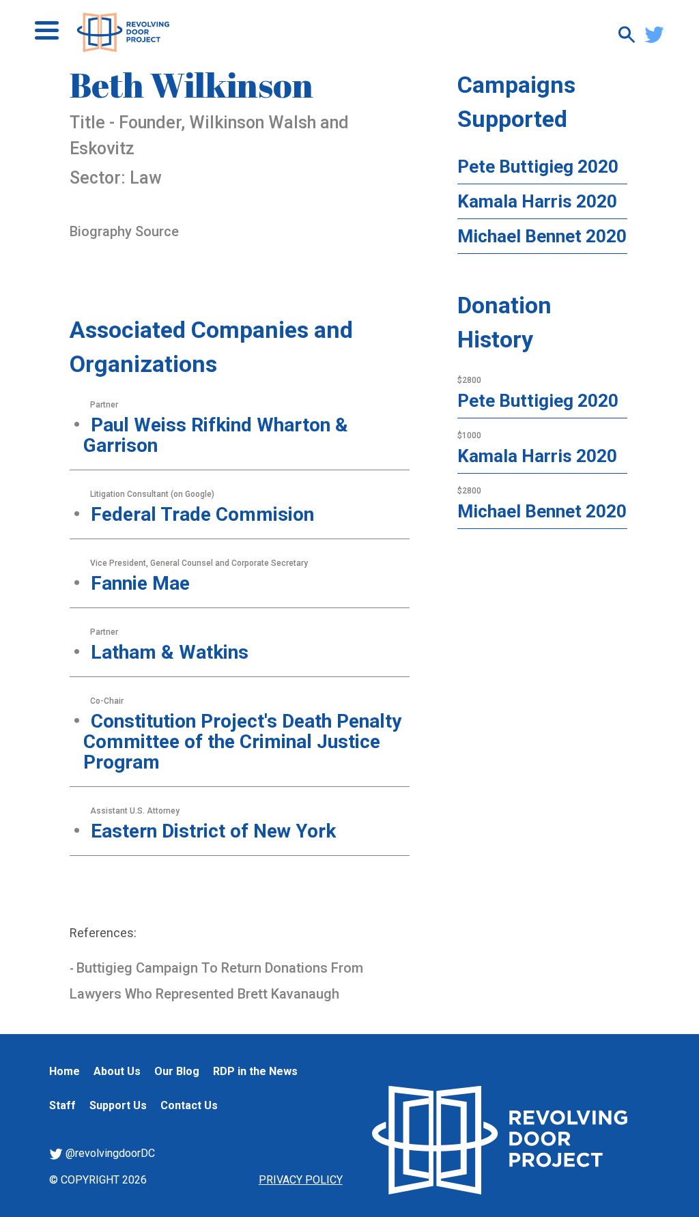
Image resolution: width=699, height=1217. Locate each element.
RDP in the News (255, 1071)
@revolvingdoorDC (109, 1153)
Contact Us (189, 1105)
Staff (62, 1105)
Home (64, 1071)
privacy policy (301, 1179)
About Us (117, 1071)
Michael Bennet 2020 (542, 236)
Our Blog (176, 1071)
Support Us (118, 1105)
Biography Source (124, 231)
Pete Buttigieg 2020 (537, 166)
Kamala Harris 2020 (537, 201)
